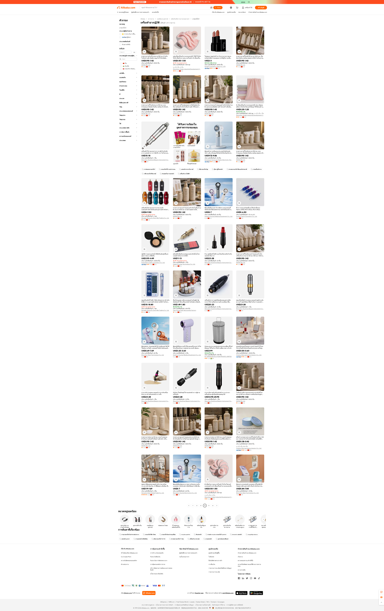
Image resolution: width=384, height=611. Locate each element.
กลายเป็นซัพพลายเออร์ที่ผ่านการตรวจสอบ (249, 565)
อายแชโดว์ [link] (195, 19)
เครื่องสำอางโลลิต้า (185, 173)
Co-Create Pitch (126, 557)
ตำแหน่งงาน (125, 564)
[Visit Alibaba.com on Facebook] (239, 578)
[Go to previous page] (189, 505)
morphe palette (185, 534)
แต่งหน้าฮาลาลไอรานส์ (187, 169)
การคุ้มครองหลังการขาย (157, 564)
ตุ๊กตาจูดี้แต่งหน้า (218, 169)
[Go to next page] (217, 505)
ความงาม (151, 19)
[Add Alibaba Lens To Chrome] (149, 593)
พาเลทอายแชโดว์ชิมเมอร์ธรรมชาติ (238, 169)
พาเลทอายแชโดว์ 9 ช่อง (177, 539)
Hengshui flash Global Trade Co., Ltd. (152, 493)
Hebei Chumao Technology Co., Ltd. (184, 264)
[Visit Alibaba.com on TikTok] (259, 578)
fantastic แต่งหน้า (237, 534)
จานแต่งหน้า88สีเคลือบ (142, 539)
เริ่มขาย (240, 557)
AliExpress (163, 602)
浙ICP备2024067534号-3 (243, 608)
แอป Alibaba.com (228, 593)
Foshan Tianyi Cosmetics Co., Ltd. (246, 216)
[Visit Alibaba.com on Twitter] (247, 578)
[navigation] (128, 262)
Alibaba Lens (128, 593)
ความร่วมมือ (241, 570)
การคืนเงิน (212, 564)
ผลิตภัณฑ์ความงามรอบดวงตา (180, 19)
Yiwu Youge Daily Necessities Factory (184, 310)
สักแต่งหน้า (199, 534)
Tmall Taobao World (182, 602)
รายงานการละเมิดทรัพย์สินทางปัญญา (220, 568)
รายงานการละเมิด (214, 572)
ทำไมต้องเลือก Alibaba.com (129, 553)
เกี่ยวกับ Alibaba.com (127, 549)
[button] (211, 7)
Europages (221, 602)
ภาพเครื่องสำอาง (257, 169)
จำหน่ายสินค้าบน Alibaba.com (247, 553)
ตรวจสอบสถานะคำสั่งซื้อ (245, 560)
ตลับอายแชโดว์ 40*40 (159, 539)
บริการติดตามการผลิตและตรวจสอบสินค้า (161, 569)
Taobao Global (200, 602)
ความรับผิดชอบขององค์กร (129, 560)
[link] (381, 592)
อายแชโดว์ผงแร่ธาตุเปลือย (169, 534)
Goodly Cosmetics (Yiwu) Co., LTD (215, 66)
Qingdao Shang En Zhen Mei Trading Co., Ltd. (155, 218)
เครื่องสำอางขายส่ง (195, 539)
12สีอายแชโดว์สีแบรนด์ (150, 173)
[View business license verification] (210, 608)
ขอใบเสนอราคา (184, 557)
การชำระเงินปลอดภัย (156, 553)
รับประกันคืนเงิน (155, 557)
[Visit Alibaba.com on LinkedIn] (243, 578)
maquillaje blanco (253, 534)
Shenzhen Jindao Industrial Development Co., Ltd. (187, 69)
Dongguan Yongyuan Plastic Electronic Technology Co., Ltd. (219, 160)
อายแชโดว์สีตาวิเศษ (150, 534)
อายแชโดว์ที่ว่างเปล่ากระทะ (168, 169)
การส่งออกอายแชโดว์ (149, 169)
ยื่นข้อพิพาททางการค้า (215, 560)
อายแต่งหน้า (208, 539)
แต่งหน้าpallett (126, 539)
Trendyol (213, 602)
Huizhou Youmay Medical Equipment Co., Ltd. (218, 216)
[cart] (237, 8)
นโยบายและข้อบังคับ (156, 574)
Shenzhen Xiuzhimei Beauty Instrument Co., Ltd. (155, 160)
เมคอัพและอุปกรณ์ (162, 19)
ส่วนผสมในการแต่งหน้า (168, 173)
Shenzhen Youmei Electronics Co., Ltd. (185, 493)
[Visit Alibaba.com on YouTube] (255, 578)
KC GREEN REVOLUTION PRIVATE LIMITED (218, 356)
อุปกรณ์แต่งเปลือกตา (223, 539)
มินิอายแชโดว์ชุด (203, 169)
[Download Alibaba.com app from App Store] (242, 593)
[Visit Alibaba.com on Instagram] (251, 578)
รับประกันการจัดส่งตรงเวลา (158, 560)
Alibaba (143, 19)
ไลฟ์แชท (211, 557)
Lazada (192, 602)
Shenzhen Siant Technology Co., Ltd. (152, 355)
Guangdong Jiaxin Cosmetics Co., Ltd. (153, 262)
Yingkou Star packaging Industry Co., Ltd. (249, 355)
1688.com (171, 602)
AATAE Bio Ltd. (145, 65)
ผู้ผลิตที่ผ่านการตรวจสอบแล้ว (188, 553)
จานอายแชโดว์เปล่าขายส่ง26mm (130, 534)
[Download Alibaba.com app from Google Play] (256, 593)
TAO (207, 602)
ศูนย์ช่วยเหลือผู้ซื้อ (214, 553)
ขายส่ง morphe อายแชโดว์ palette (217, 534)
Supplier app (199, 593)
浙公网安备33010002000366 (224, 608)
